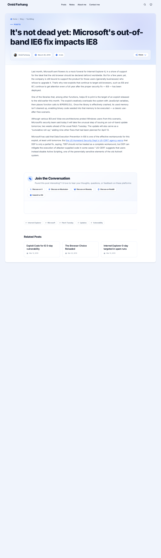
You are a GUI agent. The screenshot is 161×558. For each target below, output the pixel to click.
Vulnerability (98, 223)
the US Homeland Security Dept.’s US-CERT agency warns (94, 140)
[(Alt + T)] (150, 4)
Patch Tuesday (67, 223)
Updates (83, 223)
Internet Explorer (34, 223)
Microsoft (51, 223)
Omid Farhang (18, 4)
